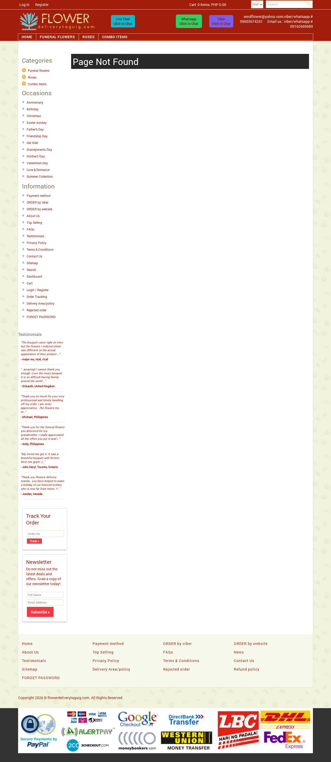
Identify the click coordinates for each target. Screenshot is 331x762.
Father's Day (35, 129)
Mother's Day (36, 156)
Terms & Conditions (40, 249)
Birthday (33, 109)
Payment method (38, 195)
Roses (88, 36)
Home (27, 36)
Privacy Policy (36, 243)
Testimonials (35, 236)
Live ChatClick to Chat (123, 21)
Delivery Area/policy (40, 303)
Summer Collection (40, 176)
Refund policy (246, 669)
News (239, 652)
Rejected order (37, 310)
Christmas (34, 116)
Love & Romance (38, 170)
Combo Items (114, 36)
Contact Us (34, 256)
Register (42, 4)
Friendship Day (37, 136)
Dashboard (34, 276)
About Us (33, 216)
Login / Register (38, 290)
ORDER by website (39, 209)
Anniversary (35, 102)
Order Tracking (37, 296)
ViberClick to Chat (221, 21)
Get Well (32, 143)
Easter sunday (37, 122)
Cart (30, 283)
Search (31, 270)
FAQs (30, 229)
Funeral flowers (57, 36)
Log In (24, 4)
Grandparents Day (39, 149)
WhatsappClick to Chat (188, 21)
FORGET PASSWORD (41, 317)
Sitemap (32, 263)
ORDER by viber (37, 202)
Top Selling (34, 222)
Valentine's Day (37, 163)
